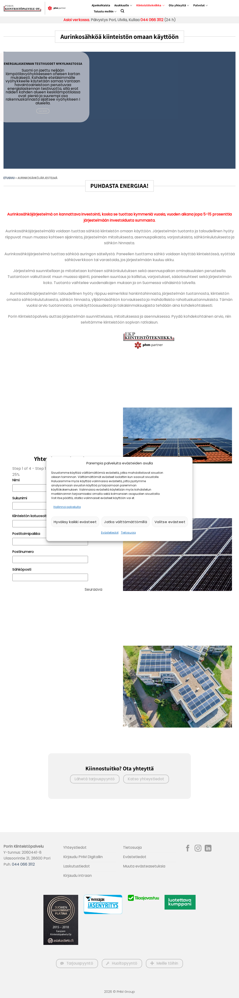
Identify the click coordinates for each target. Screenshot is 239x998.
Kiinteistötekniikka (148, 5)
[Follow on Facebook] (187, 848)
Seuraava (93, 589)
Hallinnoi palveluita (67, 507)
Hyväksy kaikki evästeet (75, 521)
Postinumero (23, 551)
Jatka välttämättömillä (125, 521)
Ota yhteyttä (177, 5)
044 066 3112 (152, 19)
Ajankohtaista (101, 5)
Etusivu (9, 178)
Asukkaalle (121, 5)
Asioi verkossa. (76, 19)
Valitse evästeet (170, 521)
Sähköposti (21, 569)
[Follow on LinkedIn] (208, 848)
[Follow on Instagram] (198, 848)
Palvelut (199, 5)
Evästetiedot (110, 533)
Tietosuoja (128, 533)
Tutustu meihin (103, 11)
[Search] (122, 11)
